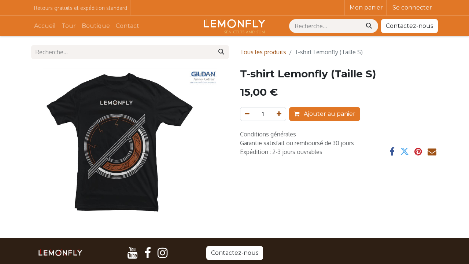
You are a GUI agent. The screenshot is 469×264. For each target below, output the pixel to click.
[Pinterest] (418, 151)
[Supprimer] (247, 114)
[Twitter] (404, 151)
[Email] (432, 151)
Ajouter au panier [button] (328, 113)
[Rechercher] (369, 26)
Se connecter (412, 7)
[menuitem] (45, 26)
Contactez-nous (409, 25)
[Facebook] (392, 151)
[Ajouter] (279, 114)
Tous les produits (263, 52)
